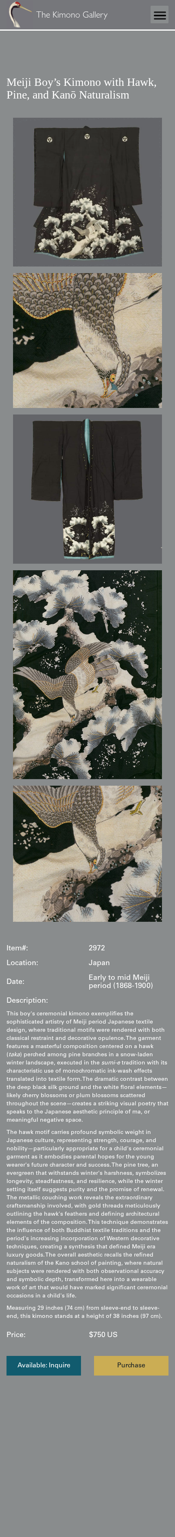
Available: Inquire (44, 1365)
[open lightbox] (87, 192)
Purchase (131, 1365)
